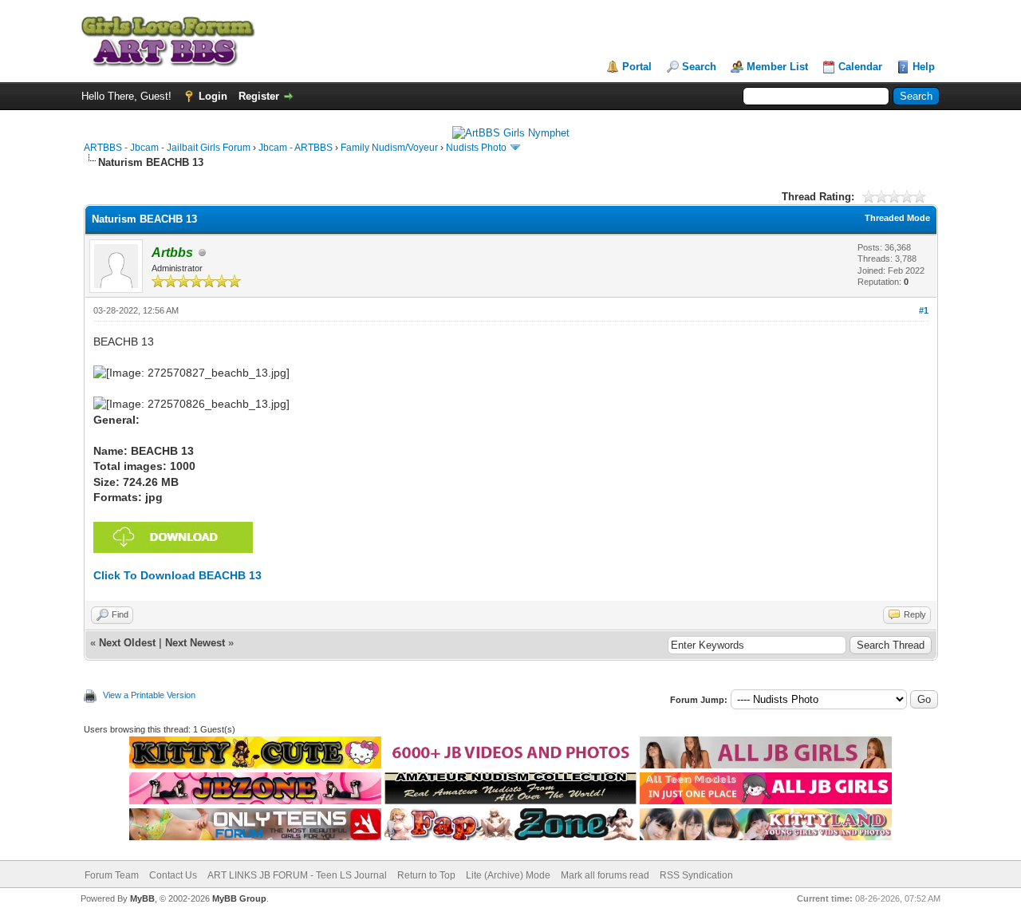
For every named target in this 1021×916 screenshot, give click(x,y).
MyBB (142, 898)
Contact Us (173, 875)
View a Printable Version (149, 695)
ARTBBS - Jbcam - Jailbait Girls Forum (167, 147)
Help (924, 67)
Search (699, 67)
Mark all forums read (605, 875)
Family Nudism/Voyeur (389, 147)
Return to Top (426, 875)
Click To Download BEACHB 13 (177, 575)
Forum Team (112, 875)
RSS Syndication (696, 875)
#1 (923, 310)
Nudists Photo (476, 147)
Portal (637, 67)
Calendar (860, 67)
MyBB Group (239, 898)
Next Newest (195, 643)
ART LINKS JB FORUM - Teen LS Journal (297, 875)
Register (258, 96)
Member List (777, 67)
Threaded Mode (897, 218)
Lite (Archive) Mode (508, 875)
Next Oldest (127, 643)
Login (213, 96)
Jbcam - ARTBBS (295, 147)
